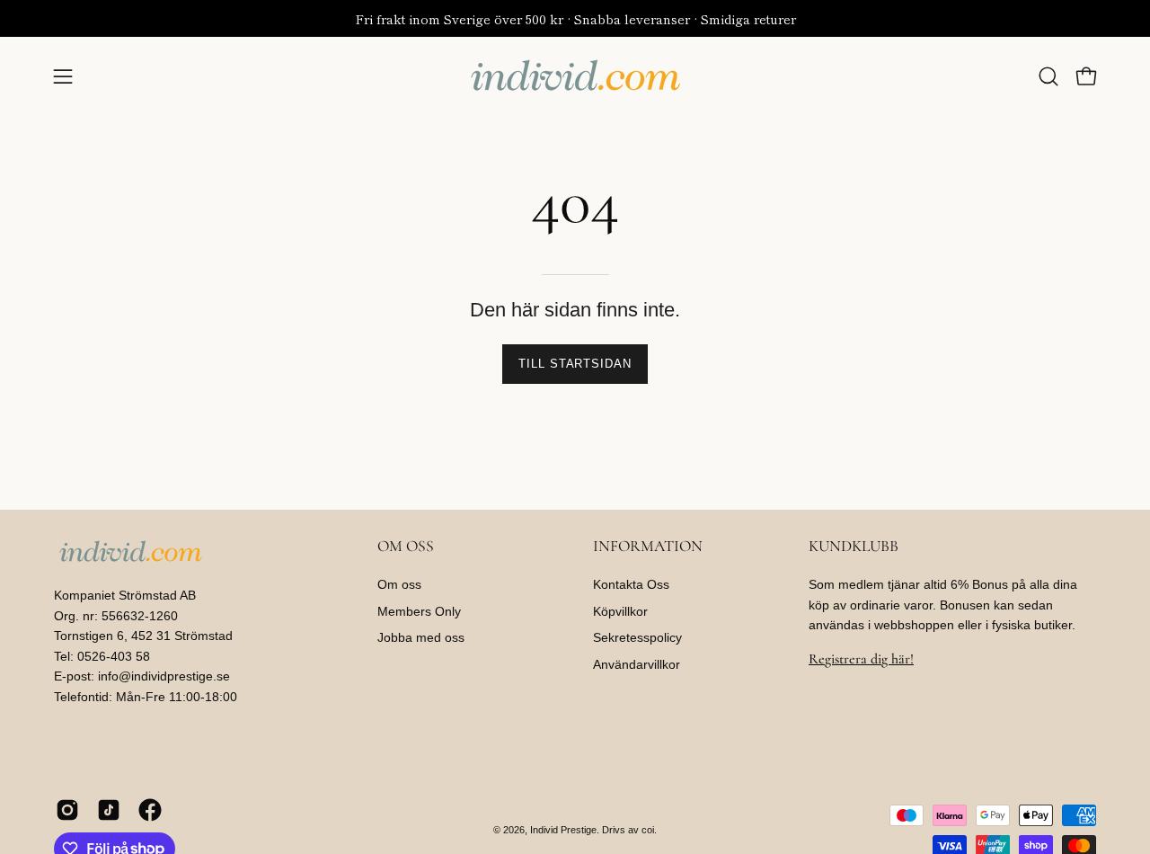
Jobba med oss (420, 638)
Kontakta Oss (631, 584)
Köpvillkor (620, 611)
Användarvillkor (636, 664)
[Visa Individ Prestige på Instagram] (67, 809)
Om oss (399, 584)
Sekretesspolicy (637, 638)
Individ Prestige (563, 829)
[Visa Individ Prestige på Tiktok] (108, 809)
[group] (575, 18)
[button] (1048, 76)
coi (647, 829)
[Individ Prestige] (575, 76)
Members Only (419, 611)
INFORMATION (648, 546)
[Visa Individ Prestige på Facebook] (150, 809)
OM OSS (405, 546)
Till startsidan (575, 363)
